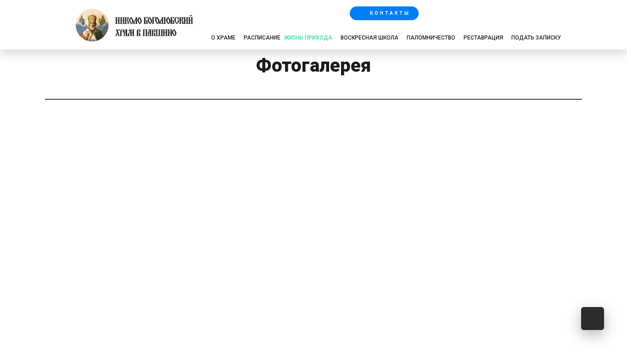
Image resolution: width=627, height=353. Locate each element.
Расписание (262, 37)
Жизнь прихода (308, 37)
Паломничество (431, 37)
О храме (223, 37)
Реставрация (483, 37)
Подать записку (536, 37)
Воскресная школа (369, 37)
